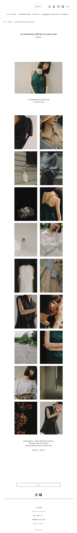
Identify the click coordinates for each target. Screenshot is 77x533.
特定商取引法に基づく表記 (38, 519)
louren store (40, 529)
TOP (4, 21)
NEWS (9, 21)
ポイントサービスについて (38, 511)
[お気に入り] (58, 7)
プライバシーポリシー (38, 523)
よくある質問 (38, 507)
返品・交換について (39, 515)
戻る (38, 484)
